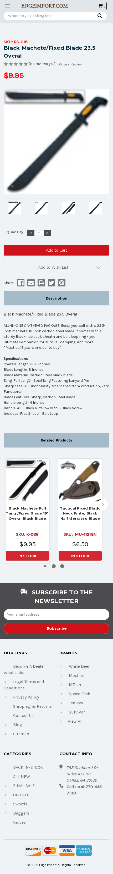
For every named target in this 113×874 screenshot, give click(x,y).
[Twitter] (51, 282)
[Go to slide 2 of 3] (54, 566)
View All (75, 721)
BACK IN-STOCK (28, 767)
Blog (17, 724)
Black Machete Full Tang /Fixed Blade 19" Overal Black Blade (27, 513)
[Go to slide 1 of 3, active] (45, 566)
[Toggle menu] (6, 6)
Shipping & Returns (32, 706)
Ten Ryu (76, 702)
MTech (75, 684)
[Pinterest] (61, 282)
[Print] (41, 282)
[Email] (30, 282)
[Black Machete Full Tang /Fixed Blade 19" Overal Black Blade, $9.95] (27, 480)
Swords (20, 803)
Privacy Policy (26, 697)
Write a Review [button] (70, 64)
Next (102, 504)
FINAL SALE (24, 785)
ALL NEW (21, 776)
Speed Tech (79, 693)
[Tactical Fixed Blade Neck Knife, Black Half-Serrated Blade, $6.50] (80, 480)
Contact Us (23, 715)
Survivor (77, 712)
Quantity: (15, 232)
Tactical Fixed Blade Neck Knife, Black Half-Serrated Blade (80, 513)
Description (56, 298)
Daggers (21, 813)
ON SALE (21, 794)
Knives (19, 822)
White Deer (79, 666)
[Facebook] (20, 282)
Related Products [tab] (56, 440)
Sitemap (21, 733)
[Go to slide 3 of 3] (62, 566)
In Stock (27, 556)
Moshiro (77, 675)
